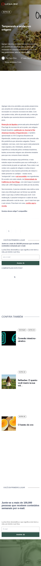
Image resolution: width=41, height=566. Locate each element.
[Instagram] (4, 277)
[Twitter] (15, 277)
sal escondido (21, 176)
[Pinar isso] (18, 231)
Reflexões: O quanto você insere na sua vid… (27, 383)
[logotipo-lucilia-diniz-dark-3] (10, 4)
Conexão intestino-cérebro (27, 340)
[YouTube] (20, 277)
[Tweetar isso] (8, 231)
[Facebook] (9, 277)
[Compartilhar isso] (4, 231)
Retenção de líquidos (10, 124)
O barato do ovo (25, 424)
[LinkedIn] (26, 277)
